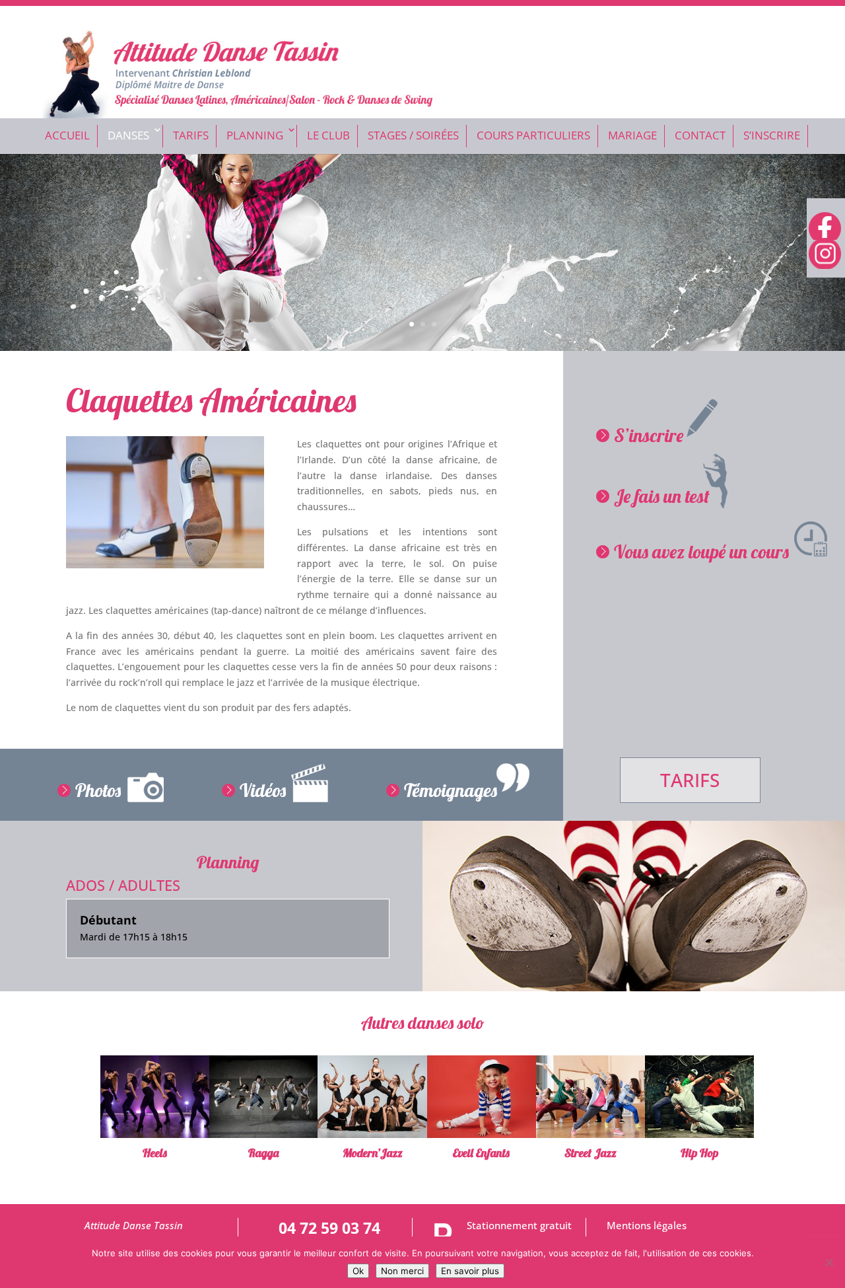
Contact (700, 135)
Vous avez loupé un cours (701, 551)
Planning (254, 135)
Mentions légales (647, 1225)
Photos (98, 790)
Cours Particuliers (533, 135)
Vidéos (263, 790)
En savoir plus (470, 1271)
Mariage (632, 135)
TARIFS (690, 779)
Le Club (328, 135)
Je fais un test (662, 496)
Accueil (67, 135)
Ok (358, 1271)
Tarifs (191, 135)
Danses (128, 135)
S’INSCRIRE (771, 135)
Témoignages (450, 790)
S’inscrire (648, 435)
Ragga (263, 1152)
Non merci (402, 1271)
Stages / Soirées (413, 135)
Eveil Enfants (481, 1152)
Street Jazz (590, 1152)
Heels (155, 1152)
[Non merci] (828, 1262)
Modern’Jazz (373, 1152)
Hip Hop (699, 1152)
